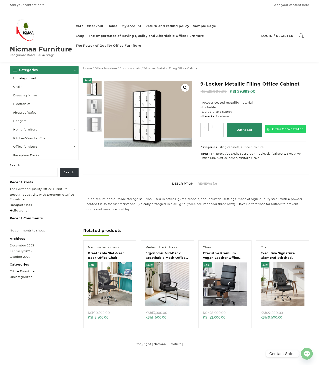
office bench (228, 158)
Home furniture (25, 129)
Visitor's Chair (249, 158)
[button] (185, 88)
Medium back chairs (104, 247)
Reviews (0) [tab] (207, 183)
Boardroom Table (252, 153)
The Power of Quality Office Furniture (39, 189)
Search (15, 165)
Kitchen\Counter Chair (30, 138)
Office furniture (25, 146)
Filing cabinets (130, 68)
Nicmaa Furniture (41, 49)
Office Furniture (22, 271)
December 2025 (22, 245)
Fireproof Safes (24, 112)
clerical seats (275, 153)
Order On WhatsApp (287, 129)
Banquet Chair (21, 204)
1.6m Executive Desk (223, 153)
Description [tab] (183, 183)
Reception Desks (26, 155)
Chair (17, 86)
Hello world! (19, 210)
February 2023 (21, 251)
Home (87, 68)
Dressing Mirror (25, 95)
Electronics (22, 104)
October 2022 (20, 256)
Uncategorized (24, 78)
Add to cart (244, 130)
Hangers (19, 121)
